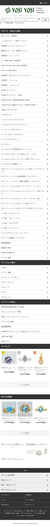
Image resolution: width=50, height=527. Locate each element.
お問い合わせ (5, 504)
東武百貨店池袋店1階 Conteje (12, 307)
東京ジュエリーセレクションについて (15, 317)
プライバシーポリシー (26, 513)
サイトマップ (30, 504)
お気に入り (5, 341)
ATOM (31, 515)
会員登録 (28, 495)
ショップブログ (21, 515)
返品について (42, 511)
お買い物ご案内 (7, 336)
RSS (28, 515)
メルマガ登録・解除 (39, 513)
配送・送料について (32, 511)
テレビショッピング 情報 (11, 312)
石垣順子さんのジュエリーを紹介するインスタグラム (20, 331)
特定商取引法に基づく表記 (12, 513)
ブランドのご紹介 (7, 322)
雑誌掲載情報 (6, 326)
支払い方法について (20, 511)
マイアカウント (5, 495)
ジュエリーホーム (8, 511)
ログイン (3, 499)
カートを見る (30, 499)
